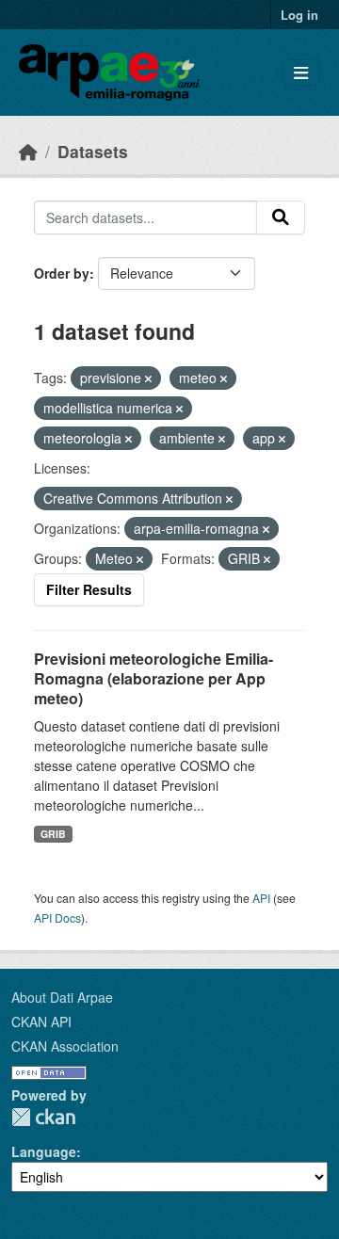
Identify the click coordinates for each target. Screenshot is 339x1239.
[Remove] (148, 378)
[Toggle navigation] (301, 73)
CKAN (43, 1117)
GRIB (53, 834)
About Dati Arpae (62, 997)
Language (43, 1151)
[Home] (28, 151)
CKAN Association (65, 1046)
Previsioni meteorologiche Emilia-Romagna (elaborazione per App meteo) (153, 678)
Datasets (92, 151)
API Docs (57, 917)
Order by (61, 273)
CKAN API (41, 1021)
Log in (299, 15)
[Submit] (280, 217)
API (261, 898)
